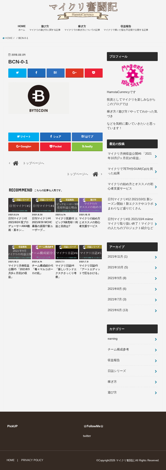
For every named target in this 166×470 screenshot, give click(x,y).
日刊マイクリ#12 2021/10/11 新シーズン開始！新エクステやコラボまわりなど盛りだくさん (130, 204)
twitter (87, 436)
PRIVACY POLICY (32, 460)
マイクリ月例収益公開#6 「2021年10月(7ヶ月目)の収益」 (130, 156)
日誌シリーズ (117, 371)
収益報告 (126, 28)
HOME (22, 28)
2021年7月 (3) (117, 299)
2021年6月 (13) (118, 310)
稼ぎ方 (82, 28)
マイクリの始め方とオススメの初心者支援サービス (130, 186)
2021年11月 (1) (118, 256)
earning (112, 338)
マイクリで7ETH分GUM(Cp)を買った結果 (130, 171)
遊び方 (45, 28)
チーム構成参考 (118, 349)
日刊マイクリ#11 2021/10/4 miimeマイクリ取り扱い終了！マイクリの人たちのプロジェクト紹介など (130, 223)
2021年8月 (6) (117, 288)
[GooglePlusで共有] (75, 73)
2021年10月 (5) (118, 267)
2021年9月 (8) (117, 278)
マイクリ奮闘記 (125, 460)
